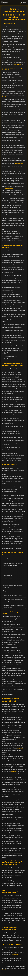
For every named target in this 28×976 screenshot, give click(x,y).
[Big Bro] (4, 2)
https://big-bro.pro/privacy (8, 969)
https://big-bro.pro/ (18, 64)
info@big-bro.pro (20, 748)
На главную (23, 2)
